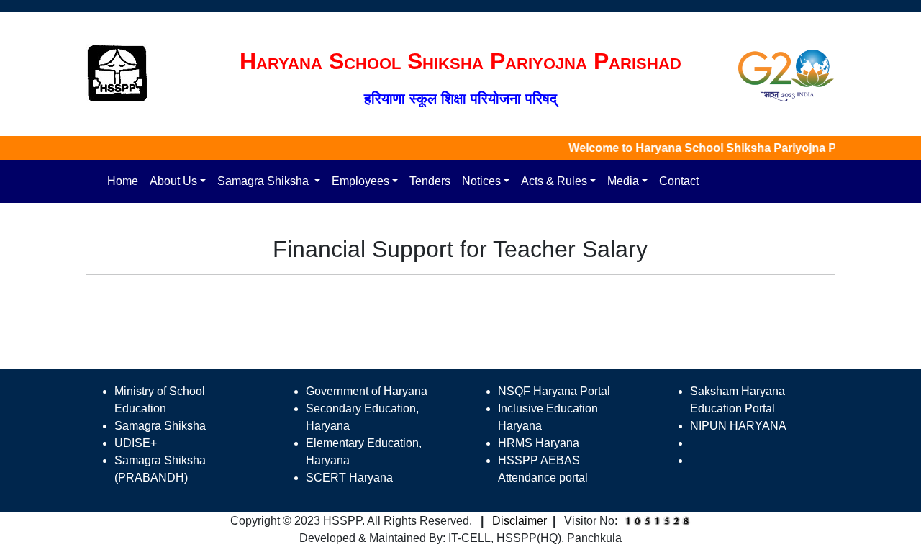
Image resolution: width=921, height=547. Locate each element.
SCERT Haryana (349, 477)
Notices (481, 181)
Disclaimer (519, 521)
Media (623, 181)
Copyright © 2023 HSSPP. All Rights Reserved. (351, 521)
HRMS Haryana (538, 443)
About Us (173, 181)
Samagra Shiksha (264, 181)
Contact (679, 181)
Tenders (429, 181)
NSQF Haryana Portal (554, 391)
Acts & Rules (554, 181)
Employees (360, 181)
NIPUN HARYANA (738, 426)
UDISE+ (135, 443)
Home (122, 181)
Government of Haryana (366, 391)
